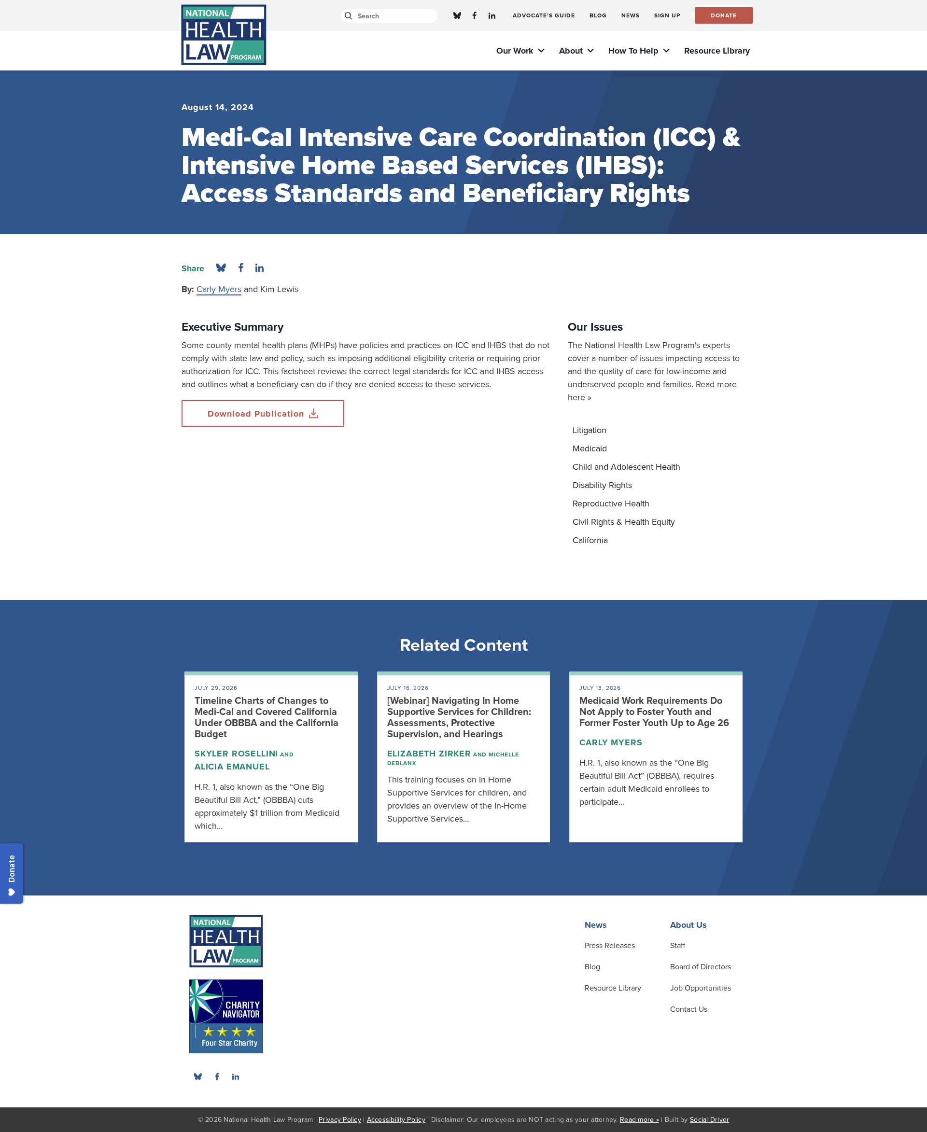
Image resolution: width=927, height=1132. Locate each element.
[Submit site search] (347, 16)
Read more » (639, 1120)
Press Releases (610, 945)
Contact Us (688, 1009)
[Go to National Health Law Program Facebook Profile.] (474, 15)
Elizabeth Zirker (429, 753)
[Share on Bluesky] (221, 268)
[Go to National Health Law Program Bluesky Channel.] (457, 15)
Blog (592, 967)
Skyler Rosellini (236, 753)
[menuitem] (544, 15)
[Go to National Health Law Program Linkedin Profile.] (492, 15)
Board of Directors (700, 967)
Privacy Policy (340, 1120)
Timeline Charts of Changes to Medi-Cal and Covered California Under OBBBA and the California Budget (266, 717)
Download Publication (256, 413)
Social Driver (709, 1120)
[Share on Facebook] (240, 268)
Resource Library (613, 988)
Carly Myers (219, 289)
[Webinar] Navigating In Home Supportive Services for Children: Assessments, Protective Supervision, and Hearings (459, 717)
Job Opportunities (700, 988)
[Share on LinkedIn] (259, 268)
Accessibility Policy (396, 1120)
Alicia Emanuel (232, 766)
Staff (677, 945)
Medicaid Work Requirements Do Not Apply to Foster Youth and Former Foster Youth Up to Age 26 (654, 712)
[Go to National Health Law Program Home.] (224, 34)
